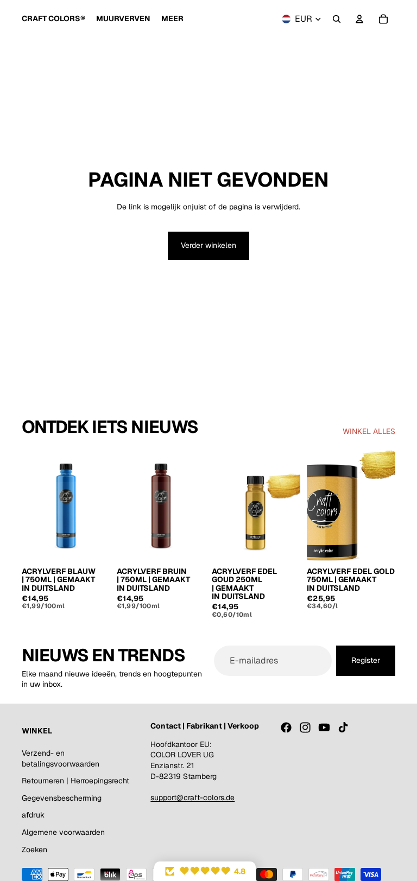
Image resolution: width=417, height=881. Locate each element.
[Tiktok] (343, 727)
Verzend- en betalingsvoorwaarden (60, 758)
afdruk (33, 815)
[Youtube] (324, 727)
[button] (205, 871)
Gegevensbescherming (62, 798)
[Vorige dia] (30, 506)
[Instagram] (305, 727)
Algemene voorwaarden (63, 832)
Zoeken (34, 849)
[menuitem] (172, 19)
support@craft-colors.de (192, 797)
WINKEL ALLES (369, 431)
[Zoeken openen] (337, 19)
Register (365, 660)
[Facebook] (286, 727)
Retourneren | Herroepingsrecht (75, 781)
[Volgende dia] (101, 506)
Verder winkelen (208, 245)
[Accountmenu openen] (359, 19)
